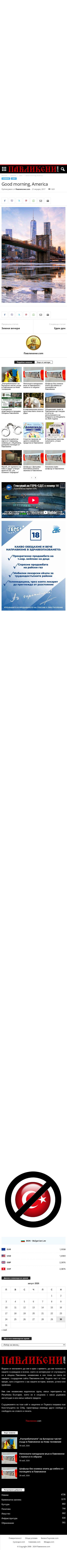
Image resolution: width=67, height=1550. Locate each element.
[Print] (48, 201)
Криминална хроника (11, 1500)
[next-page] (35, 477)
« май (4, 1330)
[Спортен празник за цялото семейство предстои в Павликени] (33, 429)
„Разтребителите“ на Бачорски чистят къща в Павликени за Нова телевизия (11, 386)
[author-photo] (33, 342)
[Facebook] (5, 201)
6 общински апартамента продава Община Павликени (11, 411)
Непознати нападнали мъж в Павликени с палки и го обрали (33, 385)
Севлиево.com (34, 1542)
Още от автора (43, 362)
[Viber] (12, 201)
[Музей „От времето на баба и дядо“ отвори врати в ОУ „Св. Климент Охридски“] (12, 457)
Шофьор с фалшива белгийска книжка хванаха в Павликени (32, 469)
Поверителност (15, 1538)
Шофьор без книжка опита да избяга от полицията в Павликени (54, 386)
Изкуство (6, 1514)
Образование (8, 1523)
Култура (5, 1504)
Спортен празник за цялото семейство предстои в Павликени (33, 441)
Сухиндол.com (19, 1542)
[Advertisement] (33, 47)
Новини (13, 175)
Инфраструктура (9, 1518)
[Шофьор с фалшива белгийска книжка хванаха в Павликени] (33, 457)
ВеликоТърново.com (49, 1538)
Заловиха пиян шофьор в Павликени (54, 468)
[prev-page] (31, 477)
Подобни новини (24, 362)
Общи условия (31, 1538)
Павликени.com (23, 189)
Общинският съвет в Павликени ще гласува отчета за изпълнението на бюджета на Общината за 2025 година (55, 414)
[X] (19, 201)
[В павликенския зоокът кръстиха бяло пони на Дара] (33, 400)
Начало (4, 175)
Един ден (59, 328)
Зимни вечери (11, 328)
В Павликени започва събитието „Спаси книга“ (54, 441)
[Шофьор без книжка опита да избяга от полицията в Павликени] (55, 374)
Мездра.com (49, 1542)
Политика (6, 1509)
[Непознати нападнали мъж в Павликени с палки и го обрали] (33, 374)
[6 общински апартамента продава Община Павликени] (12, 400)
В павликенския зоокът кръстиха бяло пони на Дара (33, 411)
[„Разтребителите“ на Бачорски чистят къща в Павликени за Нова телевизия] (12, 374)
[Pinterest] (26, 201)
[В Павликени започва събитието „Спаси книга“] (55, 429)
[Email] (40, 201)
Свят (21, 175)
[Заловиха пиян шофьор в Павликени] (55, 457)
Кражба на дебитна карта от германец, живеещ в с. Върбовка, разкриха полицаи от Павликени (11, 443)
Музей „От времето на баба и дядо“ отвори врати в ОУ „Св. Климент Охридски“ (11, 469)
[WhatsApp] (33, 201)
